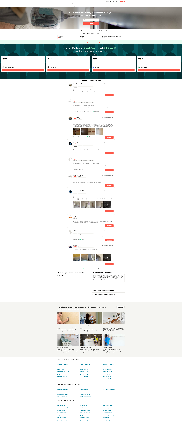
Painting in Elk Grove (61, 392)
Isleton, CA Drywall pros (107, 366)
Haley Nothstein (106, 325)
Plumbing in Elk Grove (61, 405)
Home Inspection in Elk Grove (85, 420)
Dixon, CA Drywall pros (84, 379)
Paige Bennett (105, 347)
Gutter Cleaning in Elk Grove (85, 412)
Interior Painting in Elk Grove (108, 391)
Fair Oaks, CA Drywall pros (84, 376)
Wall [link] (69, 6)
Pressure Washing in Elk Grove (85, 408)
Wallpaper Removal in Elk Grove (85, 396)
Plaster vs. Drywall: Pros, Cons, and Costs (66, 349)
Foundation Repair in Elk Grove (108, 412)
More (70, 3)
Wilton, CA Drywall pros (61, 366)
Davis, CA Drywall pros (84, 369)
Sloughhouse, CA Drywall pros (85, 364)
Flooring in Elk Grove (83, 407)
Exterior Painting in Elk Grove (85, 413)
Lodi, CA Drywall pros (84, 373)
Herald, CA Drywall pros (61, 379)
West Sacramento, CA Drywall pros (63, 374)
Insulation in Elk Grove (106, 419)
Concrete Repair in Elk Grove (85, 410)
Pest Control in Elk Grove (61, 419)
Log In (117, 1)
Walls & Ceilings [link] (65, 6)
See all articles (120, 307)
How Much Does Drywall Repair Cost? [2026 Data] (113, 327)
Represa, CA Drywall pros (107, 374)
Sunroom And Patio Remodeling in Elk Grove (110, 415)
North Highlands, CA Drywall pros (86, 374)
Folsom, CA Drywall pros (107, 373)
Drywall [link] (72, 6)
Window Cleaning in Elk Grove (108, 405)
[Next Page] (101, 268)
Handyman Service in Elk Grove (62, 420)
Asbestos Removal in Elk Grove (85, 391)
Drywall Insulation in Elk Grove (62, 389)
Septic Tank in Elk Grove (107, 408)
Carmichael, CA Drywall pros (62, 378)
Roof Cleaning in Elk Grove (84, 417)
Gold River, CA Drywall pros (62, 376)
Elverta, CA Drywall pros (107, 376)
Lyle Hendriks (59, 325)
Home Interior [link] (59, 6)
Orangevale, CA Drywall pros (108, 367)
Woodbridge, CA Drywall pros (85, 367)
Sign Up (122, 1)
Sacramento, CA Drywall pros (62, 364)
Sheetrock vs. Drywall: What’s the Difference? (89, 349)
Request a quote (23, 69)
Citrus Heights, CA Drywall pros (108, 364)
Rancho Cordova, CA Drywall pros (63, 371)
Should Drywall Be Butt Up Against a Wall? (111, 349)
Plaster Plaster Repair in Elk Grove (63, 394)
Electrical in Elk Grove (61, 410)
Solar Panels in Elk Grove (107, 413)
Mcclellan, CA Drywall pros (84, 371)
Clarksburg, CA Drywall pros (62, 367)
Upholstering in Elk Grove (107, 410)
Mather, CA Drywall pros (61, 373)
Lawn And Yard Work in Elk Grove (63, 413)
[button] (76, 131)
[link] (3, 67)
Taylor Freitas (82, 325)
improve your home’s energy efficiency (110, 275)
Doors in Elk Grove (106, 417)
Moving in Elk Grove (83, 415)
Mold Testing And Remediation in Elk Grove (110, 392)
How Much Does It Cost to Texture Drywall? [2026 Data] (67, 327)
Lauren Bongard (83, 347)
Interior (59, 3)
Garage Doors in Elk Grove (61, 417)
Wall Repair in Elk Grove (61, 391)
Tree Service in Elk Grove (61, 415)
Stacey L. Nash (60, 347)
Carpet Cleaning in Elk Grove (85, 419)
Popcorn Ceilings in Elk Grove (62, 396)
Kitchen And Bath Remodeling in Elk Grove (64, 407)
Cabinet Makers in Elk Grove (107, 407)
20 (98, 268)
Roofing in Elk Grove (60, 408)
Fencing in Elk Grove (83, 405)
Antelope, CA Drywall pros (107, 369)
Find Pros (91, 23)
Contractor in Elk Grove (84, 389)
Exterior (62, 3)
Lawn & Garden (66, 3)
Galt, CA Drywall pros (61, 369)
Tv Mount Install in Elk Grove (85, 394)
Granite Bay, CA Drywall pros (108, 379)
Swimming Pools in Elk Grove (108, 420)
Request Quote (109, 94)
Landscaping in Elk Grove (61, 412)
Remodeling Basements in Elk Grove (109, 389)
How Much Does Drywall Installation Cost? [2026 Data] (90, 327)
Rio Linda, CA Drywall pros (84, 378)
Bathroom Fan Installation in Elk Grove (86, 392)
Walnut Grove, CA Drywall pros (85, 366)
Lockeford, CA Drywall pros (107, 371)
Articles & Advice (74, 3)
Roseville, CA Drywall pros (107, 378)
